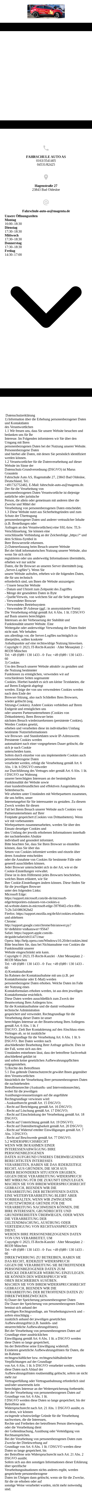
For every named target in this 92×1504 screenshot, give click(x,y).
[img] (46, 11)
